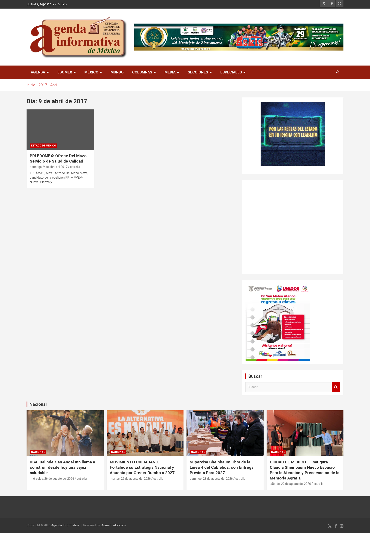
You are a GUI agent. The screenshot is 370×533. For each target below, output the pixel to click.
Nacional (38, 404)
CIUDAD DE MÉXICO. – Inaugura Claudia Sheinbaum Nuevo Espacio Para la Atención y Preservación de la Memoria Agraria (304, 470)
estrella (75, 167)
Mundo (117, 72)
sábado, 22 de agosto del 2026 (290, 483)
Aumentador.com (113, 525)
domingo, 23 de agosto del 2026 (211, 478)
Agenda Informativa (65, 525)
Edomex (64, 72)
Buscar (336, 387)
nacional (38, 452)
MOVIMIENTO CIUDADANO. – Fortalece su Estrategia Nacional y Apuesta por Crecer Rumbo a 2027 (142, 467)
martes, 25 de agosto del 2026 (130, 478)
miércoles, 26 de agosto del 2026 (52, 478)
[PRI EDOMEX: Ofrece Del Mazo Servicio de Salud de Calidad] (60, 129)
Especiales (231, 72)
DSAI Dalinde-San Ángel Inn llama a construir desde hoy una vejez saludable (62, 467)
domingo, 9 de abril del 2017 (48, 167)
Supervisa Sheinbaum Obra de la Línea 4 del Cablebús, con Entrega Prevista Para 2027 (222, 467)
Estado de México (43, 145)
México (91, 72)
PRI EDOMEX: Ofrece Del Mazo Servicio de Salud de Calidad (58, 158)
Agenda (38, 72)
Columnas (142, 72)
